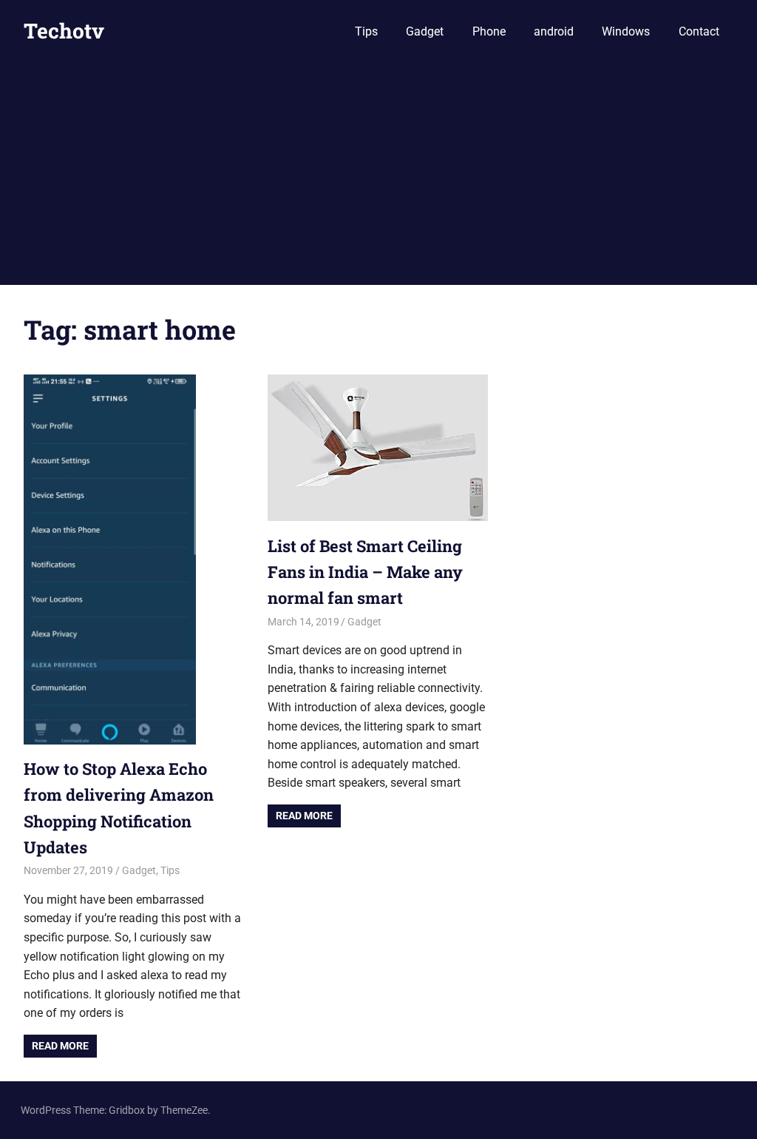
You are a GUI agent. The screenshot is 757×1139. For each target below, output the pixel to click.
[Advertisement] (378, 174)
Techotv (64, 30)
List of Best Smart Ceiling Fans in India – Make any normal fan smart (365, 571)
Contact (699, 31)
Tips (366, 31)
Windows (626, 31)
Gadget (425, 31)
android (554, 31)
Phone (489, 31)
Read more (60, 1046)
